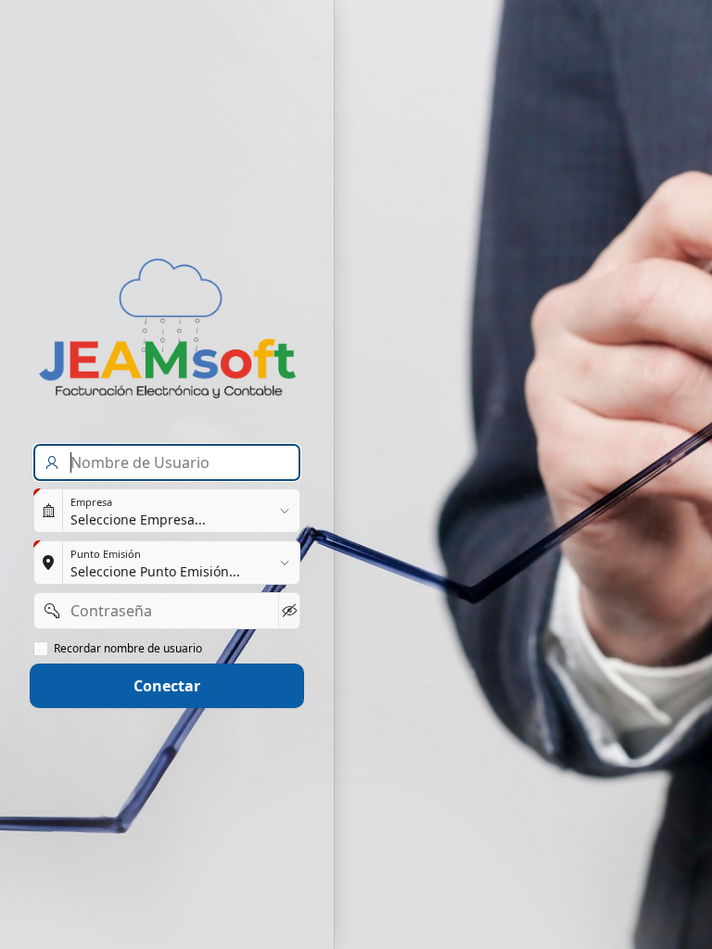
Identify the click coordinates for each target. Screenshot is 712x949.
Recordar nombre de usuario (128, 648)
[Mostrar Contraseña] (289, 610)
